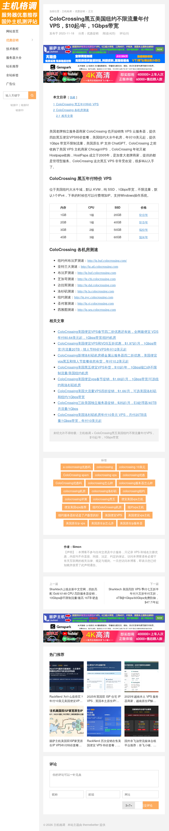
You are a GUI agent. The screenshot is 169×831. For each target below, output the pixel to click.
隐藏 (72, 97)
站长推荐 (12, 66)
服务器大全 (14, 57)
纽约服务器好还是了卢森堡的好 (78, 515)
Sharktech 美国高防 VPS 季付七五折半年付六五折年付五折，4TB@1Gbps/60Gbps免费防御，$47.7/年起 (134, 595)
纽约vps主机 (136, 507)
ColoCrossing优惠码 (69, 483)
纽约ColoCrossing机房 (107, 507)
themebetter (91, 825)
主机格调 (19, 12)
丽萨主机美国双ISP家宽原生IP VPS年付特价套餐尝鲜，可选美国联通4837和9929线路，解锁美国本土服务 (66, 743)
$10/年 (143, 215)
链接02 (25, 105)
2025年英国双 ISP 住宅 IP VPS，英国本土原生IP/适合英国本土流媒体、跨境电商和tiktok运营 (104, 698)
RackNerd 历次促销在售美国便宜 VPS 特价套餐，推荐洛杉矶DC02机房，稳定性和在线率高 (104, 743)
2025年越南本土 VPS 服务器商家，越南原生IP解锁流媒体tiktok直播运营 (141, 698)
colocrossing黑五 (104, 499)
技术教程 (12, 48)
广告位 (10, 83)
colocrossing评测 (76, 499)
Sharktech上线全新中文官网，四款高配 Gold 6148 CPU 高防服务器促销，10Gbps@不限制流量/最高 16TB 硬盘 (73, 593)
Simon (77, 547)
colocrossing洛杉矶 (104, 491)
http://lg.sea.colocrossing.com (96, 309)
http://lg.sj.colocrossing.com (95, 303)
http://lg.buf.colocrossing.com (96, 273)
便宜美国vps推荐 (75, 507)
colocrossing (105, 467)
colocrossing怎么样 (100, 483)
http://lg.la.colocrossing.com (95, 291)
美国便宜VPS (113, 515)
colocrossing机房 (74, 491)
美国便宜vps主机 (139, 515)
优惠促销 (12, 40)
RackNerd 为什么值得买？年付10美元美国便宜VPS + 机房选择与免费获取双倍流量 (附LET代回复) (66, 698)
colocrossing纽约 (134, 491)
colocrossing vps (106, 475)
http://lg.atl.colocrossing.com (99, 266)
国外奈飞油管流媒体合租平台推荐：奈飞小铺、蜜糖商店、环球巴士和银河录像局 (140, 743)
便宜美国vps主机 (132, 499)
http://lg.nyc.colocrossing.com (93, 297)
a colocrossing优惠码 (76, 467)
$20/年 (143, 230)
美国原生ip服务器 (131, 523)
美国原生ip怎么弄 (102, 523)
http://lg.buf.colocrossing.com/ (107, 260)
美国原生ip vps (75, 523)
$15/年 (143, 222)
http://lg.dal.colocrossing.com (96, 285)
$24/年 (143, 237)
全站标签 (12, 75)
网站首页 (12, 31)
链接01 (14, 105)
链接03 (19, 110)
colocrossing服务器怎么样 (136, 483)
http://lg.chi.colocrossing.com (96, 279)
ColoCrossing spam (76, 475)
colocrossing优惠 (134, 475)
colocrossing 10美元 (132, 467)
